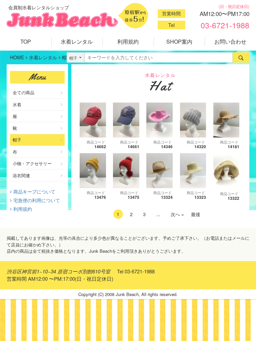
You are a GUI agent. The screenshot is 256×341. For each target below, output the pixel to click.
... (158, 214)
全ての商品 (23, 92)
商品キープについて (34, 191)
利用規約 (128, 41)
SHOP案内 (179, 41)
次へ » (177, 214)
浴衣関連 (21, 175)
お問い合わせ (230, 41)
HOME (17, 57)
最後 (195, 214)
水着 (17, 104)
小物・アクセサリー (32, 163)
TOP (25, 41)
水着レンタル (77, 41)
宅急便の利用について (36, 200)
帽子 (17, 140)
